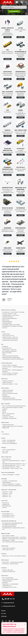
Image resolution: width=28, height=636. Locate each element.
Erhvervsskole (5, 388)
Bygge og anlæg (5, 533)
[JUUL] (7, 2)
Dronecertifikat (5, 511)
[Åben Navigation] (26, 2)
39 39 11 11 (10, 599)
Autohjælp (4, 478)
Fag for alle (4, 500)
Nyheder (3, 610)
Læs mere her (20, 632)
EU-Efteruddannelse (6, 363)
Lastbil (3, 331)
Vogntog (3, 447)
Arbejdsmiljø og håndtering (8, 521)
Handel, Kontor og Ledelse (8, 310)
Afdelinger (4, 616)
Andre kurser (4, 575)
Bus (2, 344)
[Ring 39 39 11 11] (21, 2)
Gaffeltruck (4, 378)
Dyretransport (5, 560)
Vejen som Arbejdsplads (7, 472)
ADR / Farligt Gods (6, 456)
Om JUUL (3, 613)
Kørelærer (4, 567)
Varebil (3, 438)
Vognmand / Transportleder (8, 489)
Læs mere (7, 37)
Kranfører (3, 553)
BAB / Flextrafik (5, 403)
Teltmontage (4, 546)
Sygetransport (5, 422)
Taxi (2, 431)
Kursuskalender (14, 11)
